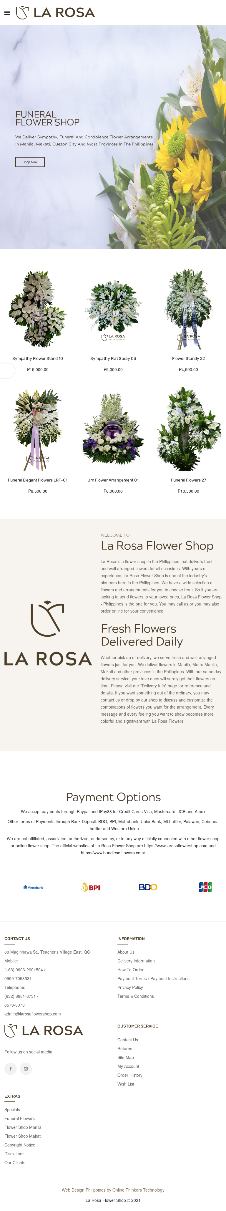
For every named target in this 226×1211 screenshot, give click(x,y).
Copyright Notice (19, 1145)
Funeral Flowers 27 (188, 480)
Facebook (10, 1069)
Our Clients (14, 1162)
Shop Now (30, 162)
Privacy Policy (130, 987)
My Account (128, 1066)
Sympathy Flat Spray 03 (113, 358)
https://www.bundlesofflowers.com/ (113, 853)
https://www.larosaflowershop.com (175, 845)
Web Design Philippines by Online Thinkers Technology (113, 1190)
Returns (124, 1048)
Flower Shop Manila (22, 1127)
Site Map (125, 1057)
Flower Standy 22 (188, 358)
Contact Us (127, 1040)
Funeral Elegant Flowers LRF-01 (37, 480)
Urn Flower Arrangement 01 (113, 480)
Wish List (125, 1084)
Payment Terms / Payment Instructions (153, 978)
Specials (12, 1109)
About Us (125, 952)
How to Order (130, 969)
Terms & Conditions (135, 996)
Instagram (26, 1069)
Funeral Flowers (19, 1118)
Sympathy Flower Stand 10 (37, 358)
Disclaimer (14, 1154)
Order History (129, 1075)
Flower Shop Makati (22, 1136)
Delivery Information (136, 961)
